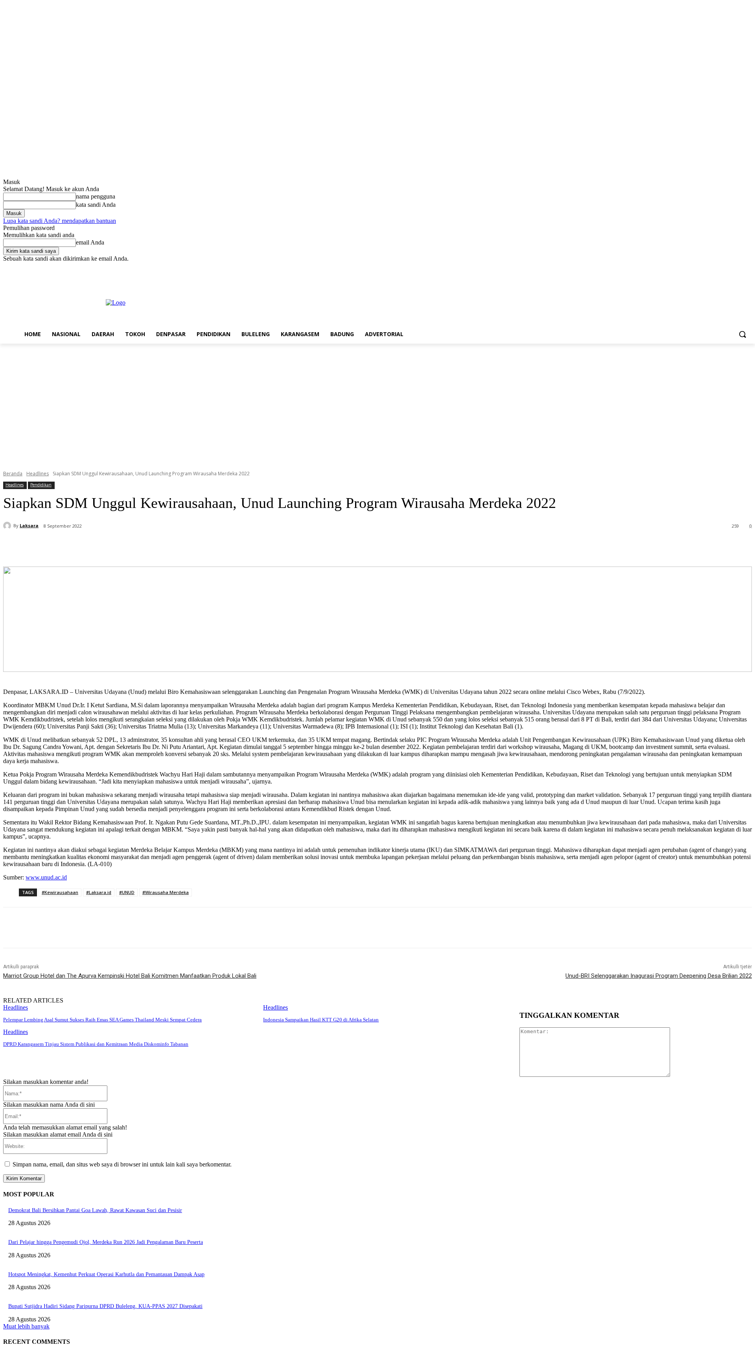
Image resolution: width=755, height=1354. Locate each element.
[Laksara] (8, 526)
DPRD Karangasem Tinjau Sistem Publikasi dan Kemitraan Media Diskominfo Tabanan (95, 1044)
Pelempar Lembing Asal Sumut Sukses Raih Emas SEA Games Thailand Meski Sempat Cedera (102, 1020)
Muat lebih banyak (26, 1326)
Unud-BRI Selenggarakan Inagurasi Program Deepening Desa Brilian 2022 (658, 975)
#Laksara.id (98, 892)
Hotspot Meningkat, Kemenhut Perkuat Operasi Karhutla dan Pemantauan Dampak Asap (106, 1274)
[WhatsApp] (166, 546)
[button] (742, 334)
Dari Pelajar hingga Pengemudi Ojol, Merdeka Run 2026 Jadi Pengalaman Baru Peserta (105, 1242)
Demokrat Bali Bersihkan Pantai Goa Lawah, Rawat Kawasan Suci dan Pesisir (95, 1210)
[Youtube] (747, 267)
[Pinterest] (137, 546)
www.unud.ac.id (46, 877)
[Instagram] (714, 267)
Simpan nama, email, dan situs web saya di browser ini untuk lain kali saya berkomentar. (122, 1164)
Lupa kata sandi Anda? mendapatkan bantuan (59, 220)
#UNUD (126, 892)
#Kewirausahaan (60, 892)
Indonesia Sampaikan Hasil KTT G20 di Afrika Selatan (321, 1020)
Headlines (37, 473)
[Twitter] (725, 267)
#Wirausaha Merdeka (165, 892)
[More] (194, 546)
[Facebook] (703, 267)
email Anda (90, 242)
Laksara (29, 525)
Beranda (12, 473)
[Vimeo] (736, 267)
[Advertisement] (377, 403)
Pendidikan (41, 485)
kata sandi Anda (96, 204)
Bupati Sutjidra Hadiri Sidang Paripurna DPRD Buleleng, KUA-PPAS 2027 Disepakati (105, 1306)
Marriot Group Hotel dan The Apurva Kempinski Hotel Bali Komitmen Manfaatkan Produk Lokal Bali (129, 975)
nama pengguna (95, 196)
